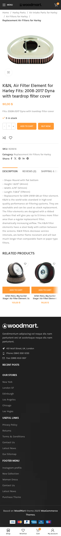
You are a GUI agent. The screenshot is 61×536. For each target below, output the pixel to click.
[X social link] (15, 158)
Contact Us (8, 442)
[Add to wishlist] (10, 137)
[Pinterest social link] (19, 158)
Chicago (6, 405)
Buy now (46, 126)
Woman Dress (10, 479)
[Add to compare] (4, 137)
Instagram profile (12, 467)
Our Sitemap (9, 454)
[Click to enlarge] (8, 72)
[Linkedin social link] (24, 158)
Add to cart (26, 126)
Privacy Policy (9, 424)
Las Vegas (7, 411)
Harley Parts (19, 12)
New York (7, 381)
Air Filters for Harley (17, 16)
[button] (16, 290)
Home (5, 12)
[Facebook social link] (11, 158)
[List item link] (30, 353)
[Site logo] (30, 4)
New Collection (10, 473)
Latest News (9, 448)
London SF (8, 387)
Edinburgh (8, 393)
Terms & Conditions (13, 436)
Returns (6, 430)
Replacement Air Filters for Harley (21, 20)
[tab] (10, 171)
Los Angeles (9, 399)
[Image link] (20, 325)
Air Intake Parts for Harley (43, 12)
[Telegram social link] (28, 158)
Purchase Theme (11, 497)
